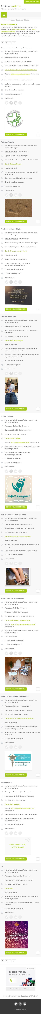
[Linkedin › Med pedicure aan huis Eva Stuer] (15, 563)
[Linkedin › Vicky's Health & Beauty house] (15, 653)
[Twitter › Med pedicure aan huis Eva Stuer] (6, 563)
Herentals (16, 706)
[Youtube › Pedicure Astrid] (20, 833)
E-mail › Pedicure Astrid (12, 804)
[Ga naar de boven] (38, 134)
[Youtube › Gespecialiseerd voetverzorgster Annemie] (20, 103)
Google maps (24, 57)
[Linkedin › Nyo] (15, 917)
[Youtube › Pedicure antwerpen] (20, 373)
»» (14, 43)
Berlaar (15, 57)
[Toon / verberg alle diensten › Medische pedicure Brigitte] (22, 264)
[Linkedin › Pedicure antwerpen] (15, 373)
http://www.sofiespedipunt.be (20, 442)
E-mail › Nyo (9, 888)
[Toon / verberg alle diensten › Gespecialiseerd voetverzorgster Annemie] (22, 85)
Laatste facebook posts (13, 94)
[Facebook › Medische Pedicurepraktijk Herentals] (11, 747)
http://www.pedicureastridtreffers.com (22, 808)
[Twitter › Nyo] (6, 917)
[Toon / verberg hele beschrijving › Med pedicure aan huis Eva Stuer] (22, 546)
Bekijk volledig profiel (15, 134)
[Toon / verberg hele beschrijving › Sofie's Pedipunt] (22, 447)
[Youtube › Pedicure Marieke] (20, 195)
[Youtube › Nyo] (20, 917)
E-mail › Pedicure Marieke (13, 164)
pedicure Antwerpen (18, 29)
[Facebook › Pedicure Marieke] (11, 195)
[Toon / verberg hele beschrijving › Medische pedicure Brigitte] (22, 259)
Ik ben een (32, 2)
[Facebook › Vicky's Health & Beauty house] (11, 653)
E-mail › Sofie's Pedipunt (13, 438)
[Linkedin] (24, 1004)
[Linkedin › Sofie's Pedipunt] (15, 471)
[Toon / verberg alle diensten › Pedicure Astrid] (22, 820)
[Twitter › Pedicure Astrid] (6, 833)
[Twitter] (16, 1004)
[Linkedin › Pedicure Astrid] (15, 833)
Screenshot (34, 442)
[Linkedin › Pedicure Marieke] (15, 195)
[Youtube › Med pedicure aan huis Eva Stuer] (20, 563)
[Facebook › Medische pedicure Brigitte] (11, 282)
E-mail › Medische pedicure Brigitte (16, 251)
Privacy (24, 1009)
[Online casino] (20, 968)
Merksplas (16, 792)
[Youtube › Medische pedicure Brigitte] (20, 282)
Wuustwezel (17, 524)
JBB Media (18, 1009)
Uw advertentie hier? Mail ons (20, 989)
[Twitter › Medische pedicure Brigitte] (6, 282)
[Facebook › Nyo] (11, 917)
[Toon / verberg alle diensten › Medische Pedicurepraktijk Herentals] (22, 733)
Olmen (15, 151)
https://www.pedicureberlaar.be (20, 74)
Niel (14, 608)
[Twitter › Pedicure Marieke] (6, 195)
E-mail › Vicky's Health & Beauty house (17, 620)
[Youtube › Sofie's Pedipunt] (20, 471)
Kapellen (16, 876)
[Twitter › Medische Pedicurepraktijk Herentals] (6, 747)
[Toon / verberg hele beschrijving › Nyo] (22, 898)
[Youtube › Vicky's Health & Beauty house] (20, 653)
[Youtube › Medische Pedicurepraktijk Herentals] (20, 747)
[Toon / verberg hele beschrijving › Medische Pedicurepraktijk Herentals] (22, 728)
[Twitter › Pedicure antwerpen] (6, 373)
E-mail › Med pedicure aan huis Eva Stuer (18, 536)
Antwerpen (8, 57)
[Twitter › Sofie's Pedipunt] (6, 471)
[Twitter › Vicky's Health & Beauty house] (6, 653)
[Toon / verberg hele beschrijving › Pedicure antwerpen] (22, 350)
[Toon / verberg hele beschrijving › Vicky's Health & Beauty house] (22, 631)
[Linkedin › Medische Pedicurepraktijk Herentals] (15, 747)
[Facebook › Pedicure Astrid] (11, 833)
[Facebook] (20, 1004)
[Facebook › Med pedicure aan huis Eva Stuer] (11, 563)
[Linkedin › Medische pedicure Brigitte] (15, 282)
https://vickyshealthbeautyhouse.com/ (23, 624)
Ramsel (15, 238)
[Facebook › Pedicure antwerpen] (11, 373)
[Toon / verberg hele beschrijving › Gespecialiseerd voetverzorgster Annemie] (22, 80)
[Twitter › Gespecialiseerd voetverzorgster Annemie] (6, 103)
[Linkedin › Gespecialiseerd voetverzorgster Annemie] (15, 103)
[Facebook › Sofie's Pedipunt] (11, 471)
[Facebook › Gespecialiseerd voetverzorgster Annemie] (11, 103)
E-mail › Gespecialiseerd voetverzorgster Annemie (21, 70)
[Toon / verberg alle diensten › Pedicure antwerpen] (22, 356)
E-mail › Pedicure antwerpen (14, 340)
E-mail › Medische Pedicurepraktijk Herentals (19, 718)
